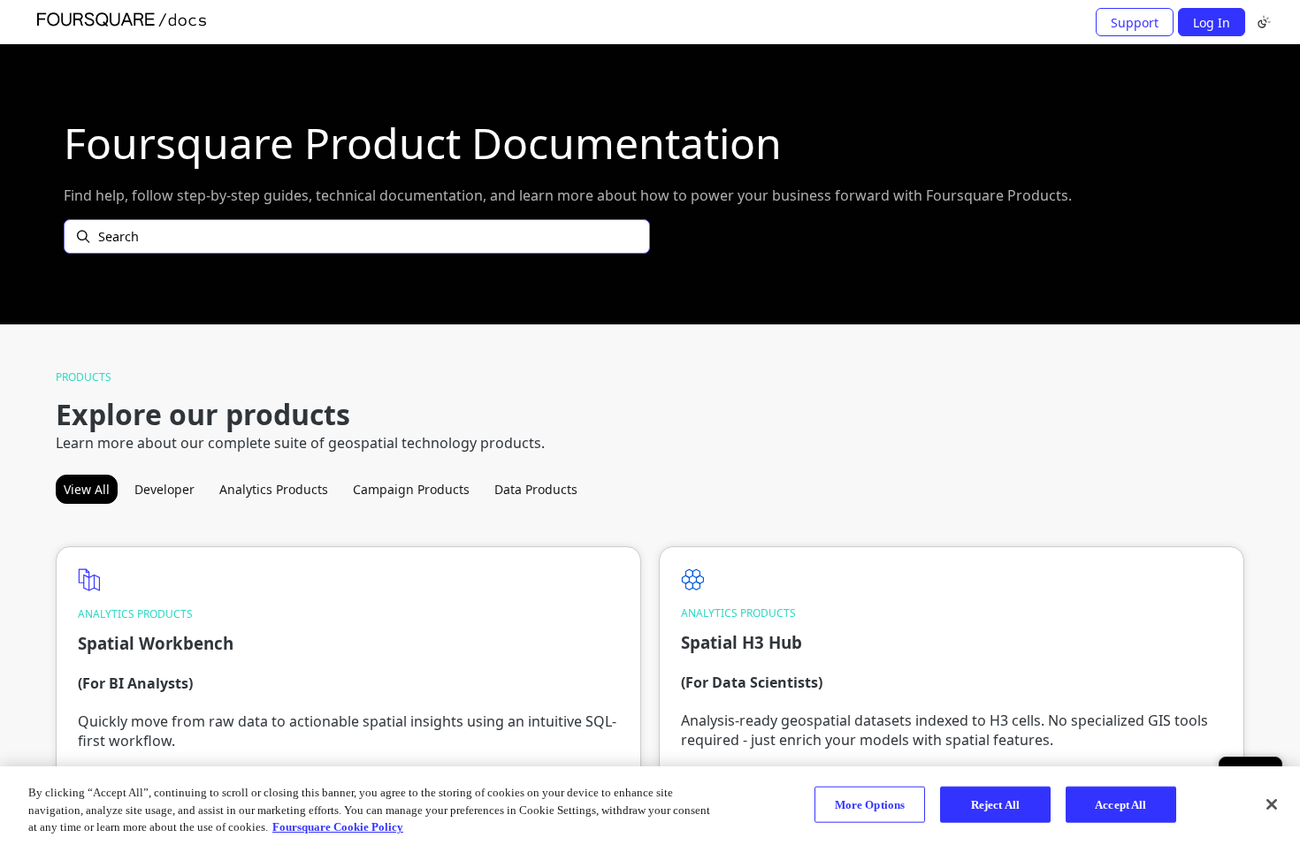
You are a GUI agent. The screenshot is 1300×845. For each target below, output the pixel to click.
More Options (870, 804)
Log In (1211, 22)
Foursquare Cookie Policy (337, 827)
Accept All (1120, 804)
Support (1135, 22)
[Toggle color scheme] (1264, 22)
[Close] (1271, 804)
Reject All (995, 804)
